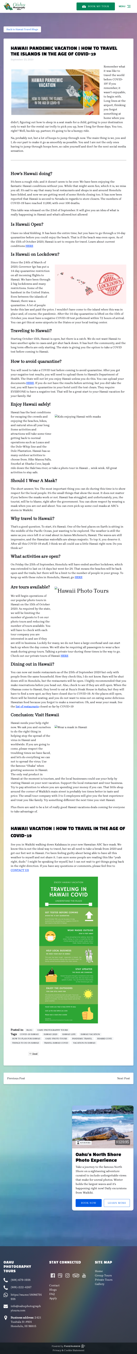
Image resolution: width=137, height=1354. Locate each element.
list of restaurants (27, 706)
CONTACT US (20, 870)
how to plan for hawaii (26, 1038)
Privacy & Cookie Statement (68, 1350)
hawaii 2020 (50, 1034)
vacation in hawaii (84, 1043)
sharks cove (104, 1038)
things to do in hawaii (25, 1043)
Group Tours (103, 1275)
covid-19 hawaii (29, 1034)
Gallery (99, 1284)
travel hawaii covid (56, 1043)
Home (99, 1271)
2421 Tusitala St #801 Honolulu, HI (26, 1322)
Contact (54, 1285)
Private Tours (103, 1279)
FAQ (52, 1294)
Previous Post (16, 1078)
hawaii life (69, 1034)
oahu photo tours (56, 1038)
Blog (29, 1030)
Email (34, 1053)
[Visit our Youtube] (84, 1275)
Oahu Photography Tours (52, 1030)
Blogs (53, 1289)
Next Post (123, 1078)
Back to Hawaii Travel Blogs (22, 29)
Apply (53, 1298)
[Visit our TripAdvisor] (75, 1275)
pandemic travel (82, 1038)
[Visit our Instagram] (67, 1275)
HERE (29, 246)
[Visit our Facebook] (53, 1275)
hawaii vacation (90, 1034)
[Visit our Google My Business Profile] (60, 1275)
